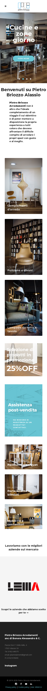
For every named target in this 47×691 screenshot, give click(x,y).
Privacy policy (10, 687)
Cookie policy (23, 687)
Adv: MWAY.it (36, 687)
